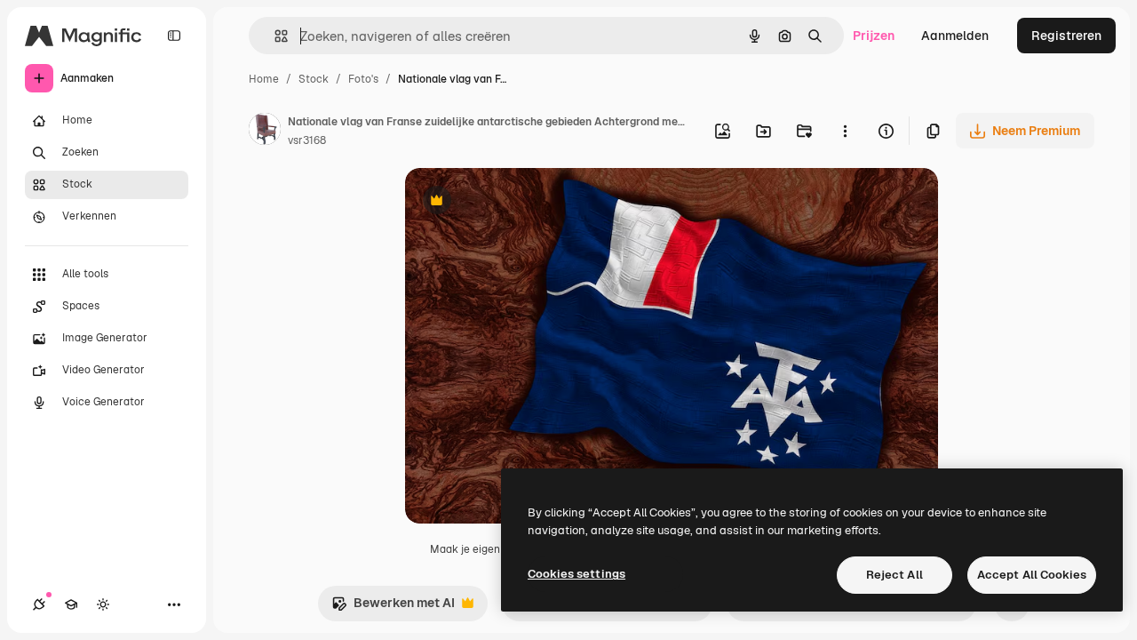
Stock (313, 79)
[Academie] (71, 604)
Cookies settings (576, 573)
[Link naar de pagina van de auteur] (265, 131)
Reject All (894, 574)
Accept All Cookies (1031, 574)
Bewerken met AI (393, 607)
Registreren (1066, 36)
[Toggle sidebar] (174, 35)
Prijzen (873, 36)
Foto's (363, 79)
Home (264, 79)
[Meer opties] (845, 130)
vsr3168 (307, 140)
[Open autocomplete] (274, 36)
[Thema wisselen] (103, 604)
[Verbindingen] (39, 604)
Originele (522, 202)
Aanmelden (955, 36)
